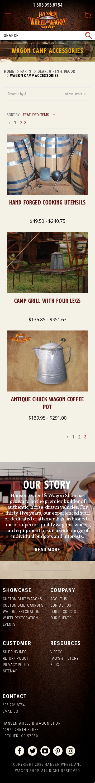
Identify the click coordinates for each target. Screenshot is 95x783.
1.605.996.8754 (47, 5)
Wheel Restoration (20, 618)
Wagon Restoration (21, 612)
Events (9, 624)
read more (47, 549)
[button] (47, 94)
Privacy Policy (16, 665)
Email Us (10, 711)
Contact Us (60, 605)
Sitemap (10, 671)
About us (58, 599)
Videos (56, 652)
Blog (54, 665)
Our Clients (61, 618)
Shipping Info (15, 652)
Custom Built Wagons (22, 599)
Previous (9, 122)
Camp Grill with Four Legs (47, 300)
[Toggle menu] (9, 15)
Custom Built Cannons (23, 605)
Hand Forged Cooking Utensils (47, 202)
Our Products (63, 612)
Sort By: (13, 114)
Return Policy (15, 658)
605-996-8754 (14, 705)
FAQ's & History (64, 658)
